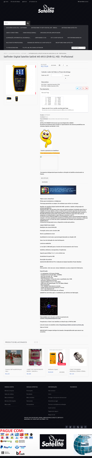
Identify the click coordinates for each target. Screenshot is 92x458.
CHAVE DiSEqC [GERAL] (29, 32)
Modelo (42, 115)
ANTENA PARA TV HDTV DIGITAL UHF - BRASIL (44, 27)
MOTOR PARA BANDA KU (74, 37)
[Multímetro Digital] (56, 357)
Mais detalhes (44, 178)
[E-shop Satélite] (46, 8)
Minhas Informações (10, 401)
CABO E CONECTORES (12, 32)
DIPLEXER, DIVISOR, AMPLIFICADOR (50, 32)
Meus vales (8, 404)
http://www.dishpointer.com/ (53, 318)
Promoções (30, 390)
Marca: (42, 120)
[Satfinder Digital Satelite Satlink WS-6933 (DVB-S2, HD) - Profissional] (9, 99)
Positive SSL (7, 426)
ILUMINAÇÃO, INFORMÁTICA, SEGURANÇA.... (18, 37)
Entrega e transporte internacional (57, 397)
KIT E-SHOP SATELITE (57, 37)
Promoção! (62, 364)
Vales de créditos (9, 394)
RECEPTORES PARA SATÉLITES (64, 42)
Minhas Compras (9, 390)
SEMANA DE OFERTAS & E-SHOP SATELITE (39, 42)
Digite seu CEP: (45, 75)
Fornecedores (30, 404)
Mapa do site (51, 415)
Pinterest (86, 88)
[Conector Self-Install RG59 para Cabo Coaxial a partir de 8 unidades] (13, 357)
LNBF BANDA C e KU (40, 37)
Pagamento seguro (53, 411)
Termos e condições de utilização (57, 404)
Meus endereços (9, 397)
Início (5, 53)
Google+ (83, 88)
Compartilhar (80, 88)
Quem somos (52, 408)
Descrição (45, 182)
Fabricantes (30, 401)
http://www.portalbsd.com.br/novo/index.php (71, 324)
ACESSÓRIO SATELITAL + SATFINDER (16, 27)
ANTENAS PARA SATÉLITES (69, 27)
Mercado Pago (45, 92)
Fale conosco (51, 390)
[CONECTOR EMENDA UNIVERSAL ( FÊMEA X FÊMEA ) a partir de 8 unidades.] (78, 357)
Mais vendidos (30, 397)
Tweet (77, 88)
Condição (42, 117)
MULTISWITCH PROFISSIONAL (14, 42)
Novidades (29, 394)
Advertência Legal (53, 401)
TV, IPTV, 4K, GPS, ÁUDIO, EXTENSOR (32, 47)
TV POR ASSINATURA (12, 47)
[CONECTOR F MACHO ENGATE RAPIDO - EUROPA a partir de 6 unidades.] (35, 357)
